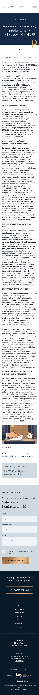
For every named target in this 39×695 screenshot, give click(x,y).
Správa (4, 535)
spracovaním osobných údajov (20, 552)
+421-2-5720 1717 (19, 643)
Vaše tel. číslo (7, 525)
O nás (19, 616)
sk (21, 7)
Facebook (27, 456)
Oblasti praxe (20, 609)
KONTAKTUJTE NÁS (19, 590)
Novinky (19, 620)
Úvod (19, 606)
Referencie (19, 613)
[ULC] (8, 6)
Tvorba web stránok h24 (19, 689)
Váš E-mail (6, 514)
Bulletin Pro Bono (19, 623)
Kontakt (20, 627)
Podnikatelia (9, 456)
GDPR (20, 687)
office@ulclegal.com (19, 645)
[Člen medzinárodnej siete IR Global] (21, 680)
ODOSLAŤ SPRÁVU (15, 560)
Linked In (25, 669)
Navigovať (19, 661)
